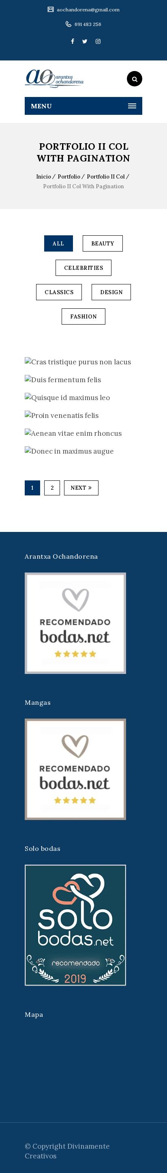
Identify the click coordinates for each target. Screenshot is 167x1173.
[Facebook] (72, 41)
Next (78, 487)
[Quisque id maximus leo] (27, 398)
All (58, 243)
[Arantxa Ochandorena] (54, 78)
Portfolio (69, 176)
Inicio (43, 176)
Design (111, 292)
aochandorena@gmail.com (88, 9)
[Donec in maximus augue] (27, 451)
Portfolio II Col (106, 176)
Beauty (102, 243)
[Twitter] (85, 41)
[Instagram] (96, 41)
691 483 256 (87, 24)
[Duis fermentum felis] (27, 380)
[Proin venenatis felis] (27, 416)
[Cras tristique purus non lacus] (27, 362)
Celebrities (83, 268)
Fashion (83, 316)
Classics (59, 292)
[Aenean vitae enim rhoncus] (27, 433)
